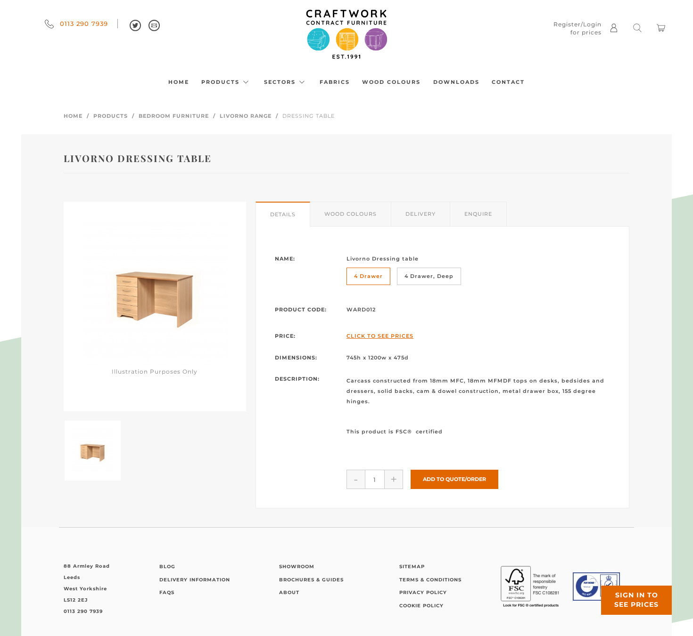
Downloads (456, 82)
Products (221, 82)
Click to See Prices (379, 336)
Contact (508, 82)
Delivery (420, 214)
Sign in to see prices (636, 600)
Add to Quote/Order (454, 479)
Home (178, 82)
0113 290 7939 (83, 23)
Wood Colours (391, 82)
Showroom (296, 566)
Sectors (281, 82)
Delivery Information (194, 580)
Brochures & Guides (311, 580)
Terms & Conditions (430, 580)
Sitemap (412, 566)
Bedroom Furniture (174, 116)
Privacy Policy (423, 592)
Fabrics (335, 82)
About (289, 592)
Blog (167, 566)
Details (283, 214)
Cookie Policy (421, 606)
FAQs (166, 592)
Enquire (478, 214)
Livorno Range (246, 116)
